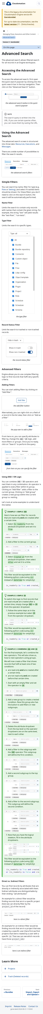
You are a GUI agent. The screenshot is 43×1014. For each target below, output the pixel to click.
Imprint (8, 1006)
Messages (6, 146)
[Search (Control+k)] (39, 3)
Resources (20, 144)
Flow (4, 189)
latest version (10, 24)
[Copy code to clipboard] (36, 585)
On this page (8, 47)
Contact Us (33, 1006)
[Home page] (4, 31)
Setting (12, 189)
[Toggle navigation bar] (3, 3)
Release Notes (20, 1006)
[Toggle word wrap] (32, 585)
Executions (30, 144)
